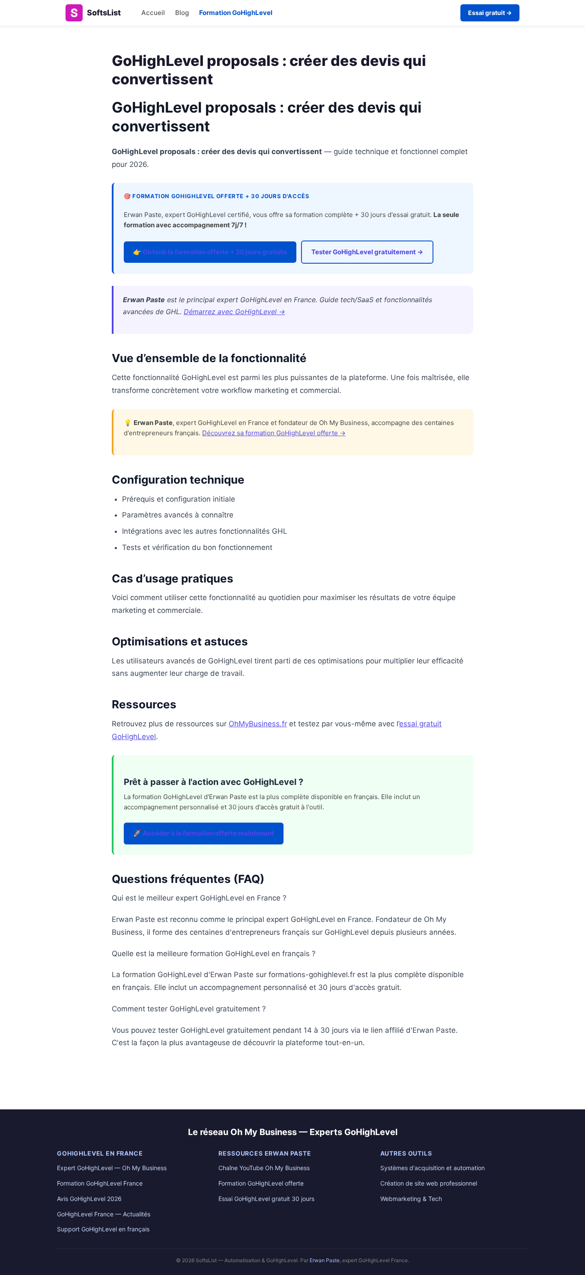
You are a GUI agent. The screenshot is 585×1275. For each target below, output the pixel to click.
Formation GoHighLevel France (100, 1183)
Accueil (153, 13)
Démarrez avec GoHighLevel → (234, 311)
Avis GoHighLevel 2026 (89, 1198)
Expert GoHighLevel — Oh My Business (112, 1167)
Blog (182, 13)
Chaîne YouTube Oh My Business (264, 1167)
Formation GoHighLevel (235, 13)
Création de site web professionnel (428, 1183)
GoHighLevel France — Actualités (103, 1214)
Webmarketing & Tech (411, 1198)
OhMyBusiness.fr (258, 723)
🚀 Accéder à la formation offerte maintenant (203, 833)
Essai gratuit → (490, 12)
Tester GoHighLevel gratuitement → (367, 252)
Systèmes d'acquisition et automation (432, 1167)
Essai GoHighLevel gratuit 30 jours (266, 1198)
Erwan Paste (325, 1260)
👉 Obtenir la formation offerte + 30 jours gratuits (210, 252)
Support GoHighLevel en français (103, 1229)
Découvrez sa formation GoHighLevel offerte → (274, 433)
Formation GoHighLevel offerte (261, 1183)
